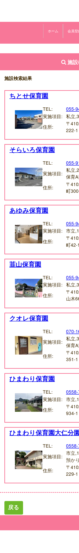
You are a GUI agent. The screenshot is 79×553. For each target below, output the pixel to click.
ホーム (53, 30)
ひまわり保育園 (32, 378)
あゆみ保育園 (28, 210)
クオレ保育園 (28, 317)
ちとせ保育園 (28, 95)
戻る (13, 507)
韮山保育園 (25, 264)
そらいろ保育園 (32, 149)
